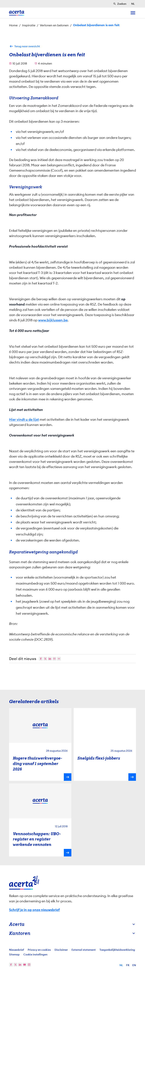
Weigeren (71, 572)
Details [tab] (72, 500)
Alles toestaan (108, 572)
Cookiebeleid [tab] (110, 500)
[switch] (51, 560)
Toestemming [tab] (34, 500)
